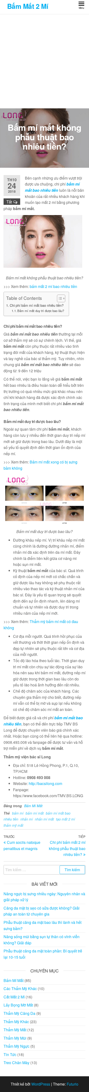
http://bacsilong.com (45, 783)
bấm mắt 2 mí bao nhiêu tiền (53, 286)
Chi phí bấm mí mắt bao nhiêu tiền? (37, 305)
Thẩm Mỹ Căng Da (19, 1013)
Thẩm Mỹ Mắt (15, 1029)
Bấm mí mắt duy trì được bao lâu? (40, 310)
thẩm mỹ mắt (13, 825)
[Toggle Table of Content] (58, 298)
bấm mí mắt (35, 813)
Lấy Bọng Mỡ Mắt (18, 1005)
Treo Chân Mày (16, 1062)
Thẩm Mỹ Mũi (15, 1038)
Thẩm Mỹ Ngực (16, 1046)
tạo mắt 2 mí (65, 819)
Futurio (72, 1084)
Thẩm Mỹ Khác (16, 1021)
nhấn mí (26, 819)
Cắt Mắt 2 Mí (14, 997)
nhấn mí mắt (44, 819)
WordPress (40, 1084)
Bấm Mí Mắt (33, 805)
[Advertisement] (44, 61)
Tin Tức (10, 1054)
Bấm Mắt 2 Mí (27, 6)
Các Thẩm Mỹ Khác (20, 988)
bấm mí (17, 813)
